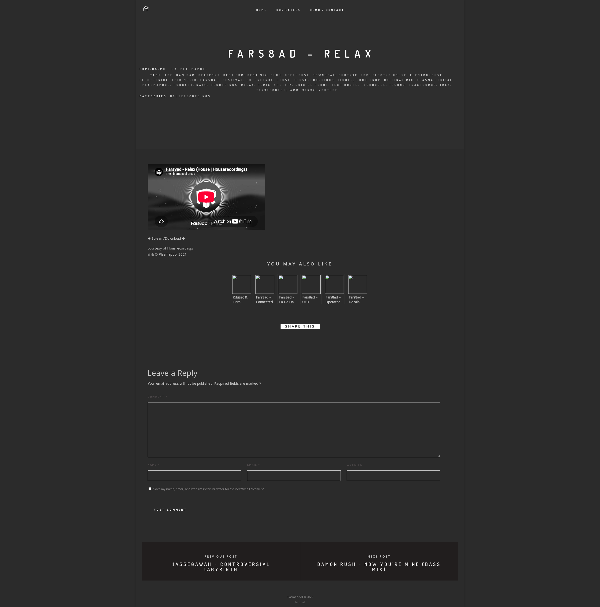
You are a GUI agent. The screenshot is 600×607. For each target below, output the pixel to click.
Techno (397, 85)
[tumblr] (316, 340)
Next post (379, 557)
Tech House (345, 85)
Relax (248, 85)
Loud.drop (369, 80)
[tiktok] (335, 588)
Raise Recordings (217, 85)
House (284, 80)
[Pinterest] (326, 588)
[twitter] (284, 340)
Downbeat (324, 75)
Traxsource (422, 85)
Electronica (154, 80)
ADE (169, 75)
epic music (184, 80)
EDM (365, 75)
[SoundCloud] (317, 588)
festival (233, 80)
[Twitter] (274, 588)
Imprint (300, 602)
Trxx (445, 85)
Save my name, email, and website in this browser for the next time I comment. (208, 489)
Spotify (283, 85)
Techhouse (373, 85)
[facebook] (273, 340)
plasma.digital (435, 80)
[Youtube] (300, 588)
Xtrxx (308, 90)
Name (154, 464)
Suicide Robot (312, 85)
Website (354, 464)
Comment (158, 396)
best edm (233, 75)
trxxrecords (271, 90)
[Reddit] (309, 588)
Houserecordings (314, 80)
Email (253, 464)
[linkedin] (294, 340)
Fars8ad (210, 80)
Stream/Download (166, 238)
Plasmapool (194, 69)
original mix (399, 80)
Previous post (221, 557)
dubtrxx (348, 75)
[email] (326, 340)
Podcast (183, 85)
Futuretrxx (260, 80)
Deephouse (297, 75)
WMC (294, 90)
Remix (264, 85)
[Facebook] (265, 588)
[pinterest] (305, 340)
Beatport (209, 75)
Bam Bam (185, 75)
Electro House (390, 75)
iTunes (345, 80)
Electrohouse (426, 75)
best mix (257, 75)
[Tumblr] (283, 588)
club (276, 75)
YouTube (328, 90)
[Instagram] (291, 588)
